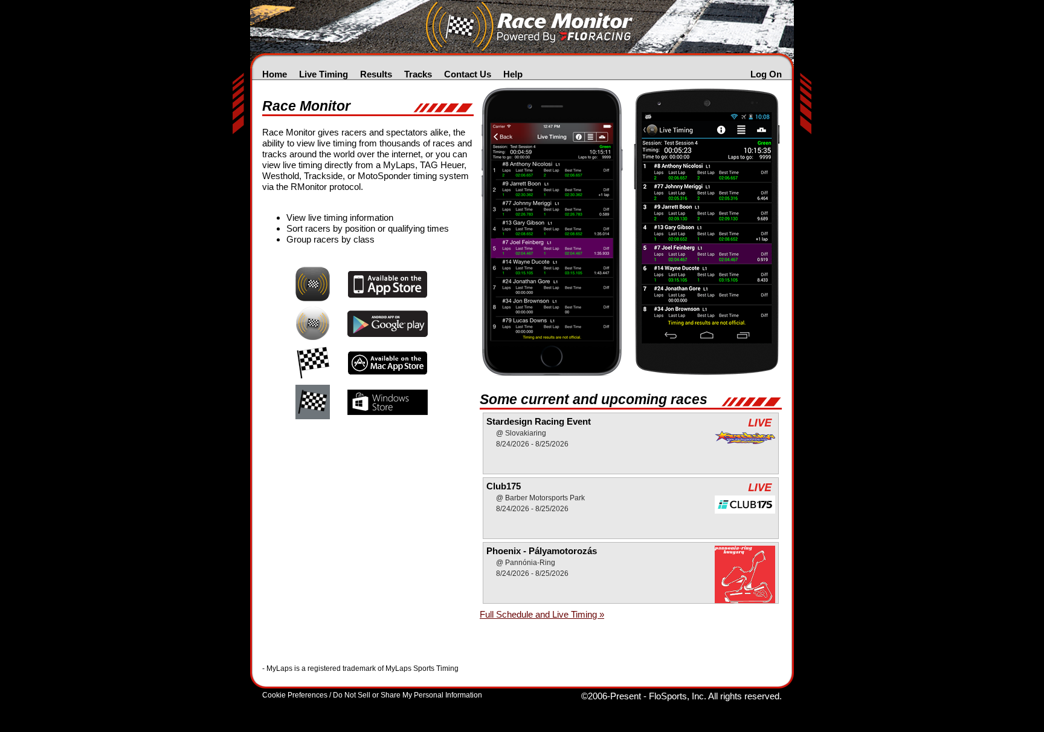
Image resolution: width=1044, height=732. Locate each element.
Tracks (418, 74)
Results (376, 74)
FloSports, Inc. (677, 696)
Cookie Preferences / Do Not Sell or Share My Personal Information (372, 695)
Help (513, 74)
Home (274, 74)
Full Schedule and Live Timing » (542, 614)
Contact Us (467, 74)
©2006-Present (611, 696)
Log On (766, 74)
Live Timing (323, 74)
